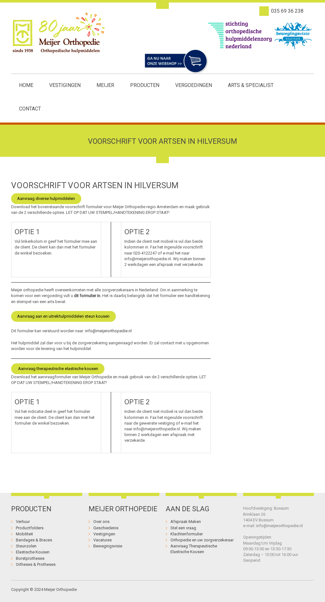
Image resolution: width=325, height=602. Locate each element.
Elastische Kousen (33, 552)
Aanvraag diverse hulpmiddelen (46, 198)
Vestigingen (65, 85)
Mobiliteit (24, 534)
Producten (144, 85)
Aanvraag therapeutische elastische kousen (57, 368)
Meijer (105, 85)
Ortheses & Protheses (36, 564)
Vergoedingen (193, 85)
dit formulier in (87, 295)
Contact (30, 109)
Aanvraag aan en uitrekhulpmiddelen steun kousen (63, 316)
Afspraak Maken (185, 521)
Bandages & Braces (34, 540)
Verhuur (23, 521)
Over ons (101, 521)
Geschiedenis (105, 528)
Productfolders (29, 528)
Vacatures (102, 540)
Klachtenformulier (186, 534)
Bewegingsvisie (107, 546)
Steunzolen (26, 546)
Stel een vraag (183, 528)
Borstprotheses (30, 558)
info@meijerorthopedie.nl (108, 330)
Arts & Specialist (251, 85)
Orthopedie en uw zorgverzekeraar (202, 540)
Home (26, 85)
